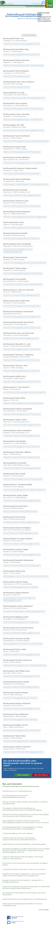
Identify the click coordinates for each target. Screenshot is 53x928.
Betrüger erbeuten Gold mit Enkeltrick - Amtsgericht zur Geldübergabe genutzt (22, 881)
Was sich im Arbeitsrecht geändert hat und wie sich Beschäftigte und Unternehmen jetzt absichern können (25, 815)
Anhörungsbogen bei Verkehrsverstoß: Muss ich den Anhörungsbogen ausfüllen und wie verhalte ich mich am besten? (25, 822)
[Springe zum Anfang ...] (49, 924)
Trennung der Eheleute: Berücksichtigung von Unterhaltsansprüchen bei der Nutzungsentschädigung (22, 809)
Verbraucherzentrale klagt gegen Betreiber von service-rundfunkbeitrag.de (22, 905)
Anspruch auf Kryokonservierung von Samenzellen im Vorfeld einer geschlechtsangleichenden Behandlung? (26, 887)
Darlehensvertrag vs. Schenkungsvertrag (17, 791)
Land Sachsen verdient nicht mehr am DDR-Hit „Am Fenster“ (24, 870)
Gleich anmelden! (23, 775)
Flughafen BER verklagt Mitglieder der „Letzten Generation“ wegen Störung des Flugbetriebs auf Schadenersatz (24, 875)
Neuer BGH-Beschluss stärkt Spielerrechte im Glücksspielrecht (24, 899)
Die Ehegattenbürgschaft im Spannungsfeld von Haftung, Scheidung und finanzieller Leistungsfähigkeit (22, 828)
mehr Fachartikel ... (44, 909)
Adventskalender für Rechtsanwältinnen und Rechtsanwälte (24, 844)
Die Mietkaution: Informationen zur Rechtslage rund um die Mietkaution (24, 894)
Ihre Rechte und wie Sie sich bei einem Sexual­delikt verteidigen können (25, 864)
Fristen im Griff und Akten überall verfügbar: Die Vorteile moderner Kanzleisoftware (22, 858)
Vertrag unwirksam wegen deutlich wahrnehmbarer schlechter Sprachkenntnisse (25, 803)
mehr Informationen (41, 775)
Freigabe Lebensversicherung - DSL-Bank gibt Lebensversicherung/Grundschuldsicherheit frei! (19, 839)
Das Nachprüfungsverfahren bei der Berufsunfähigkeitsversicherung (15, 796)
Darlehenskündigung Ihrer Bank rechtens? (17, 833)
